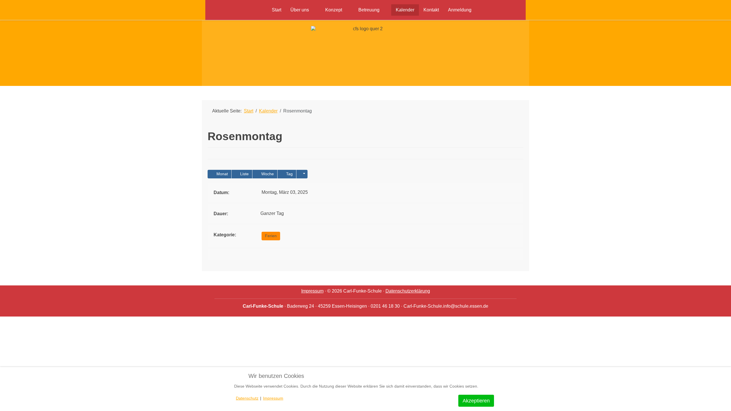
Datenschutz (247, 398)
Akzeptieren (476, 401)
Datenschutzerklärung (407, 291)
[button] (302, 174)
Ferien (271, 235)
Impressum (312, 291)
